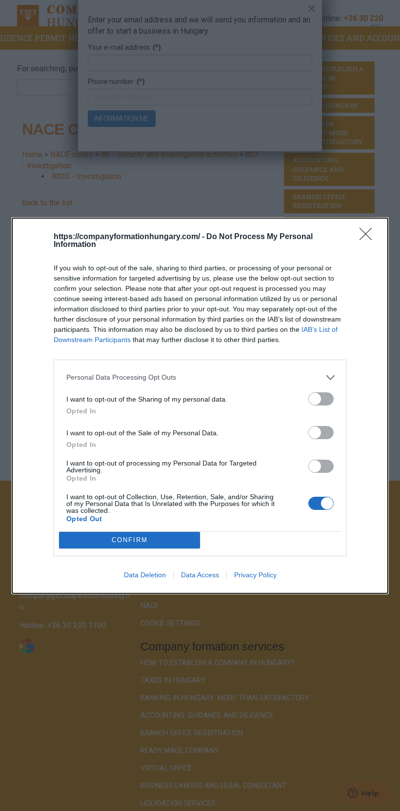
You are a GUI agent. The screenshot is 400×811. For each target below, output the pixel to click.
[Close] (369, 237)
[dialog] (200, 405)
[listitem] (200, 377)
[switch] (321, 399)
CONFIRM (130, 540)
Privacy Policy (255, 575)
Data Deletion (145, 575)
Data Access (200, 575)
